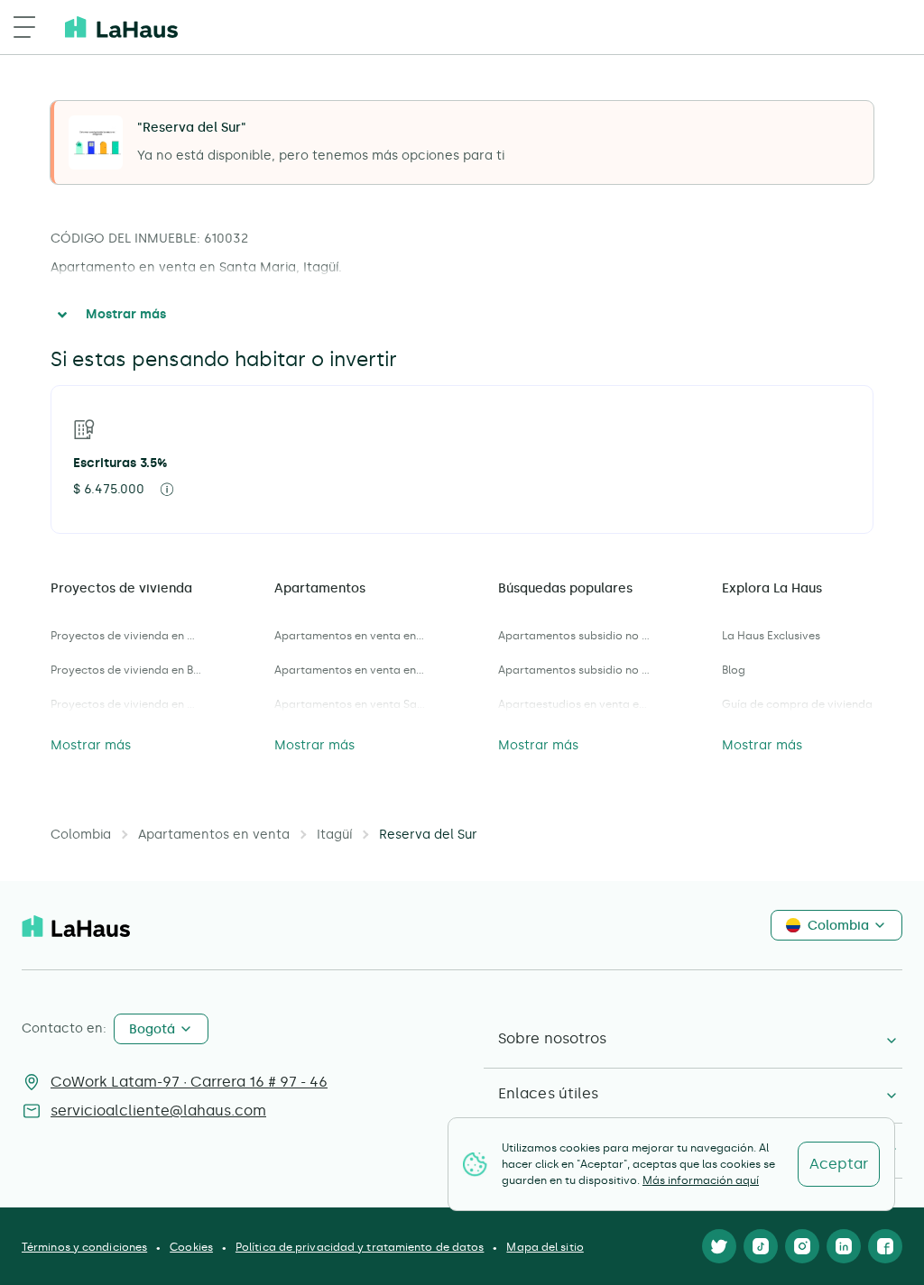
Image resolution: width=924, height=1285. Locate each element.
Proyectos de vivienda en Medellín (126, 635)
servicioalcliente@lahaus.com (158, 1110)
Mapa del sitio (544, 1247)
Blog (733, 670)
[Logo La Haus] (121, 27)
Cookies (191, 1247)
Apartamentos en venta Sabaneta (350, 704)
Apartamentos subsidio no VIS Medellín (574, 670)
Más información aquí (700, 1180)
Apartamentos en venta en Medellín (350, 670)
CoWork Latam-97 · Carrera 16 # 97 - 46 (189, 1081)
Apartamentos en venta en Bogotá (350, 635)
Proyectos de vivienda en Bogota (126, 670)
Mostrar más (126, 314)
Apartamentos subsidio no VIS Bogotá (574, 635)
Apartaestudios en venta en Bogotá (574, 704)
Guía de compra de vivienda (797, 704)
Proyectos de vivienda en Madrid (126, 704)
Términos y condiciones (84, 1247)
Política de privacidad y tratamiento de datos (360, 1247)
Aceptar (838, 1163)
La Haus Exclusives (771, 635)
